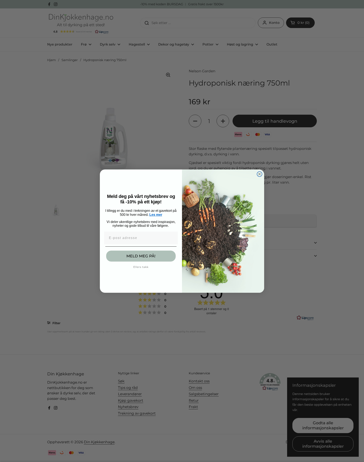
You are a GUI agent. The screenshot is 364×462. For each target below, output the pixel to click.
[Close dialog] (259, 174)
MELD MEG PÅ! (140, 256)
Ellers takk (141, 267)
